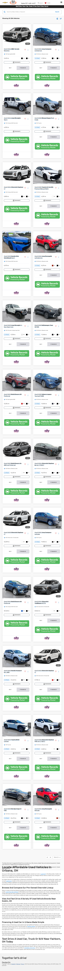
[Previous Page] (47, 857)
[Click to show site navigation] (61, 2)
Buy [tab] (10, 67)
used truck (9, 881)
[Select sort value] (60, 18)
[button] (29, 35)
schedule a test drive (29, 947)
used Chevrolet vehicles (12, 892)
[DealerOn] (6, 962)
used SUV (43, 874)
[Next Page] (50, 857)
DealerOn (13, 964)
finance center (31, 926)
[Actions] (27, 49)
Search (57, 11)
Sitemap (18, 964)
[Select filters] (57, 18)
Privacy (22, 964)
